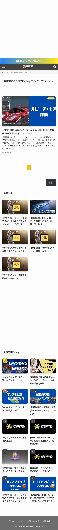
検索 (51, 182)
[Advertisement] (29, 29)
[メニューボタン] (3, 67)
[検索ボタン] (55, 67)
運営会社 (46, 521)
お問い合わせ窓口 (34, 521)
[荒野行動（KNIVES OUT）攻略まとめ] (29, 67)
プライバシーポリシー (16, 521)
